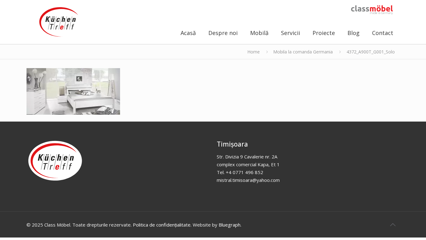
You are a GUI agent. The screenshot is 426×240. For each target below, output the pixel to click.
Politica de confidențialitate (162, 225)
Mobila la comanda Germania (303, 52)
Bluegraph (229, 225)
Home (253, 52)
